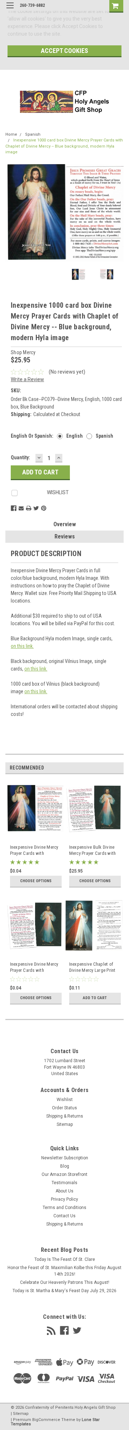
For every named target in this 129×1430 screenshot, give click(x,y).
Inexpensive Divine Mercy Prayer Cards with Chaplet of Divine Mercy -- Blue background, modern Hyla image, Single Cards (35, 850)
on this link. (22, 646)
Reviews (64, 536)
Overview (64, 524)
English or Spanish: (32, 436)
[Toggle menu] (10, 10)
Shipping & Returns (64, 1116)
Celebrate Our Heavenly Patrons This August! (64, 1282)
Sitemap (65, 1124)
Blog (64, 1166)
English (74, 436)
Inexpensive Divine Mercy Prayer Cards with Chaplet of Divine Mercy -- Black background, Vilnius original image (34, 967)
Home (11, 134)
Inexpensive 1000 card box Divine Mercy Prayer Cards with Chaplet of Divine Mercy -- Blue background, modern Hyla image (64, 146)
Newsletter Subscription (64, 1157)
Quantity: (20, 457)
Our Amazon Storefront (64, 1174)
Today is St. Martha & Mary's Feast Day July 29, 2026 (64, 1290)
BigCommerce (46, 1419)
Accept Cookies (64, 50)
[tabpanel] (34, 838)
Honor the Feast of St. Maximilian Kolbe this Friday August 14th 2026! (64, 1271)
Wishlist (65, 1099)
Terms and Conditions (64, 1207)
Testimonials (64, 1182)
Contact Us (64, 1215)
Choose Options (36, 881)
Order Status (64, 1107)
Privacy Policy (64, 1199)
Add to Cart (95, 998)
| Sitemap (20, 1413)
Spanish (32, 134)
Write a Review (27, 379)
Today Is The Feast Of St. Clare (64, 1259)
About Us (64, 1191)
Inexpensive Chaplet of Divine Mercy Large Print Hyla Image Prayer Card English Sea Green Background (92, 967)
